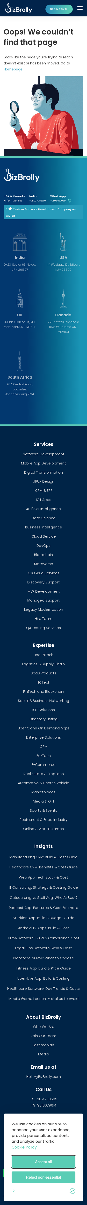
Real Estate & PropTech (43, 773)
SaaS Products (43, 673)
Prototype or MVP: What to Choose (43, 958)
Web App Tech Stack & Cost (43, 877)
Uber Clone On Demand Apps (44, 728)
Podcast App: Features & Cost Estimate (43, 907)
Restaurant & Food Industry (43, 819)
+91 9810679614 (58, 200)
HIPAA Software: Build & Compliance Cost (43, 938)
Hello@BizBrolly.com (43, 1076)
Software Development (43, 454)
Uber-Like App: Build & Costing (43, 978)
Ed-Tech (43, 755)
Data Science (44, 518)
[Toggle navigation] (80, 8)
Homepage (13, 69)
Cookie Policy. (24, 1147)
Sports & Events (43, 810)
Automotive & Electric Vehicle (43, 783)
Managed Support (43, 600)
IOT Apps (43, 499)
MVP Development (44, 591)
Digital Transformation (43, 472)
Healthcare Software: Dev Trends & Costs (43, 988)
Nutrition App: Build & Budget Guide (43, 917)
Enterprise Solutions (43, 737)
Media (43, 1054)
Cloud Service (43, 536)
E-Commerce (44, 764)
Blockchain (43, 554)
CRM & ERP (43, 490)
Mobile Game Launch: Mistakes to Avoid (43, 998)
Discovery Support (43, 582)
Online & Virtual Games (43, 828)
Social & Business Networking (43, 700)
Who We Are (43, 1026)
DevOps (43, 545)
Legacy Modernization (43, 609)
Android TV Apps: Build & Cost (43, 928)
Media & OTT (43, 801)
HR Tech (43, 682)
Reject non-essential (43, 1177)
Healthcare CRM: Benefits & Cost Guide (43, 867)
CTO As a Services (43, 573)
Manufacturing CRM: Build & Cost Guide (43, 857)
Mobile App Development (43, 463)
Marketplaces (43, 792)
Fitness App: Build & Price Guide (43, 968)
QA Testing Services (43, 627)
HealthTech (43, 654)
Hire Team (43, 618)
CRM (43, 746)
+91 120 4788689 (37, 200)
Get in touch (59, 9)
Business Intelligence (43, 527)
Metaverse (43, 563)
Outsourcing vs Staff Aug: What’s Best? (44, 897)
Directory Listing (44, 719)
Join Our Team (43, 1035)
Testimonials (43, 1045)
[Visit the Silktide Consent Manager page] (72, 1190)
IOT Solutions (43, 709)
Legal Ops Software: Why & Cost (43, 948)
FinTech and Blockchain (43, 691)
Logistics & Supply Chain (43, 664)
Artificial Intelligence (43, 508)
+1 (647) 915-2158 (13, 200)
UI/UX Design (43, 481)
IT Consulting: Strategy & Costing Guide (43, 887)
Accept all (43, 1161)
